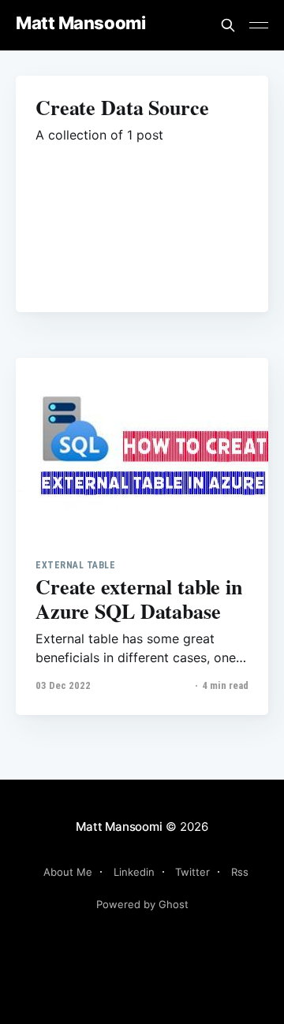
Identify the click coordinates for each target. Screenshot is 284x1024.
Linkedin (134, 872)
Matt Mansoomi (80, 23)
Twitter (192, 872)
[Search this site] (228, 25)
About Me (67, 872)
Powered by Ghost (142, 904)
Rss (239, 872)
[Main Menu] (259, 25)
